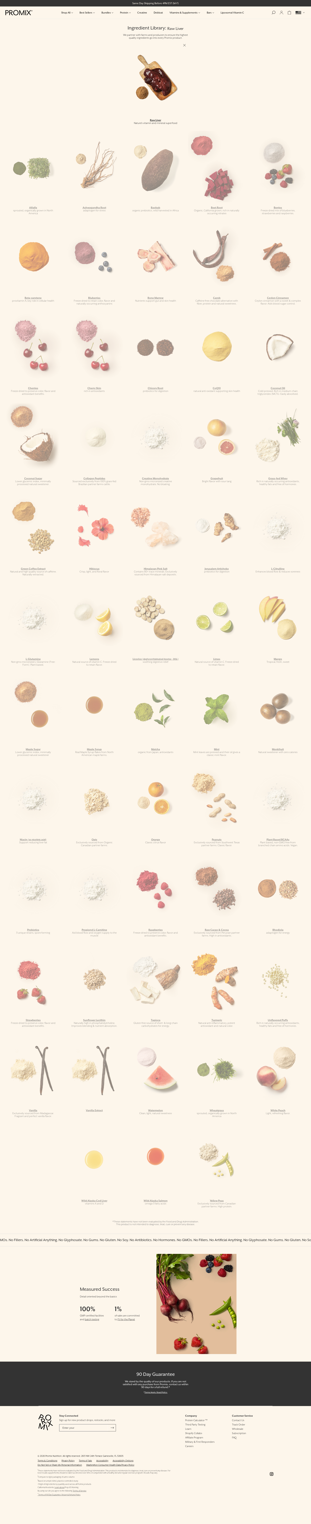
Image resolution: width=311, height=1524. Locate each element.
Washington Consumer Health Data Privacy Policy (110, 1465)
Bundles (106, 12)
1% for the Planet (126, 1319)
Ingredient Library (146, 28)
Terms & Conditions (47, 1460)
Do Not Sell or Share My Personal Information (60, 1465)
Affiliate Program (194, 1437)
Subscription (239, 1433)
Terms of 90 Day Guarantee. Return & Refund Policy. (59, 1495)
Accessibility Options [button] (123, 1460)
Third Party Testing (195, 1424)
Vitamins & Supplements (183, 12)
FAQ (234, 1437)
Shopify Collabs (193, 1433)
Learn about (59, 1487)
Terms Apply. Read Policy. (156, 1392)
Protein (124, 12)
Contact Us (238, 1420)
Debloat (158, 12)
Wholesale (237, 1428)
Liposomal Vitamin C (232, 12)
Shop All (65, 12)
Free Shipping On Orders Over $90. (156, 3)
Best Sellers (86, 12)
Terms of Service (79, 1491)
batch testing (92, 1319)
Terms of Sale (85, 1460)
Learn (188, 1428)
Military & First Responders (200, 1441)
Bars (209, 12)
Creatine (142, 12)
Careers (189, 1446)
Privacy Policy (68, 1460)
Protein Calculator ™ (196, 1420)
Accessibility (102, 1460)
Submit (112, 1427)
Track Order (238, 1424)
